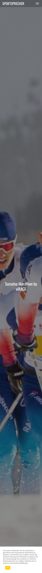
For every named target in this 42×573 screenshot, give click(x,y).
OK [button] (8, 568)
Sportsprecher (13, 3)
